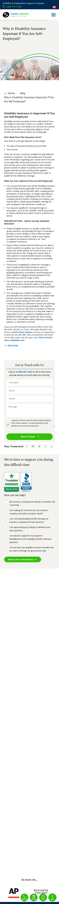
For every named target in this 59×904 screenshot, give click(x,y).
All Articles (13, 345)
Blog (22, 93)
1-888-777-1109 (13, 6)
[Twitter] (39, 446)
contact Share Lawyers (21, 332)
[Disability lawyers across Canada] (54, 7)
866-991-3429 (25, 371)
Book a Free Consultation (20, 559)
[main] (29, 448)
